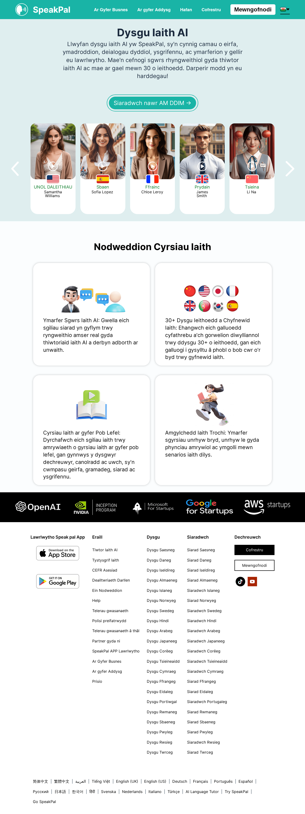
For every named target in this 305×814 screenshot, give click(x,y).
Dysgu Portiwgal (162, 701)
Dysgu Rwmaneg (162, 711)
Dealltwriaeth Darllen (111, 580)
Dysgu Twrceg (160, 752)
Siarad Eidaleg (200, 691)
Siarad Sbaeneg (201, 721)
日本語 (60, 791)
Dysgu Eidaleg (160, 691)
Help (96, 600)
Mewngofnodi (253, 9)
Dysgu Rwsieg (159, 742)
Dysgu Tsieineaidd (163, 661)
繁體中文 (61, 781)
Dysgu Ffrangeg (161, 681)
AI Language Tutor (202, 791)
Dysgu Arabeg (160, 630)
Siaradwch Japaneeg (206, 641)
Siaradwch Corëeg (203, 651)
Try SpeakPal (236, 791)
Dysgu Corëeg (160, 651)
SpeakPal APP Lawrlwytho (116, 651)
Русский (41, 791)
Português (223, 781)
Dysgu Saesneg (161, 549)
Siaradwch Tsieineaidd (207, 661)
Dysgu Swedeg (160, 610)
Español (246, 781)
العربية (80, 781)
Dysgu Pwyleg (160, 732)
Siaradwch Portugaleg (207, 701)
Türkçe (174, 791)
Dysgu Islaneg (159, 590)
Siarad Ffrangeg (201, 681)
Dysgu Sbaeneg (161, 721)
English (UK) (127, 781)
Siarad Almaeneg (202, 580)
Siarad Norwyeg (201, 600)
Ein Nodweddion (107, 590)
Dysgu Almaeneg (162, 580)
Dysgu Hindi (158, 620)
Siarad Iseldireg (201, 570)
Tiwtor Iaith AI (104, 549)
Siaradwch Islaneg (203, 590)
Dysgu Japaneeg (162, 641)
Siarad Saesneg (201, 549)
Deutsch (179, 781)
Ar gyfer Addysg (154, 9)
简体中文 (40, 781)
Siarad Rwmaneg (202, 711)
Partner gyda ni (106, 641)
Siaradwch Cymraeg (205, 671)
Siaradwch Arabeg (203, 630)
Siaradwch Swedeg (204, 610)
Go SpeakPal (44, 801)
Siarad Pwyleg (200, 732)
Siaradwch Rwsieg (203, 742)
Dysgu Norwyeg (161, 600)
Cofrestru (254, 549)
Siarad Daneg (199, 560)
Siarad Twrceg (200, 752)
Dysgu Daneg (159, 560)
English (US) (155, 781)
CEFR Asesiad (104, 570)
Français (200, 781)
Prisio (97, 681)
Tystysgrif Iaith (105, 560)
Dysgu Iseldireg (161, 570)
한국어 (77, 791)
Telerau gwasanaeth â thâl (115, 630)
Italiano (155, 791)
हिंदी (92, 791)
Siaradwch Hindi (201, 620)
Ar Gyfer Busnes (111, 9)
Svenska (108, 791)
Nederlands (132, 791)
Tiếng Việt (101, 781)
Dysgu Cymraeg (161, 671)
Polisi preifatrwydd (109, 620)
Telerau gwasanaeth (110, 610)
